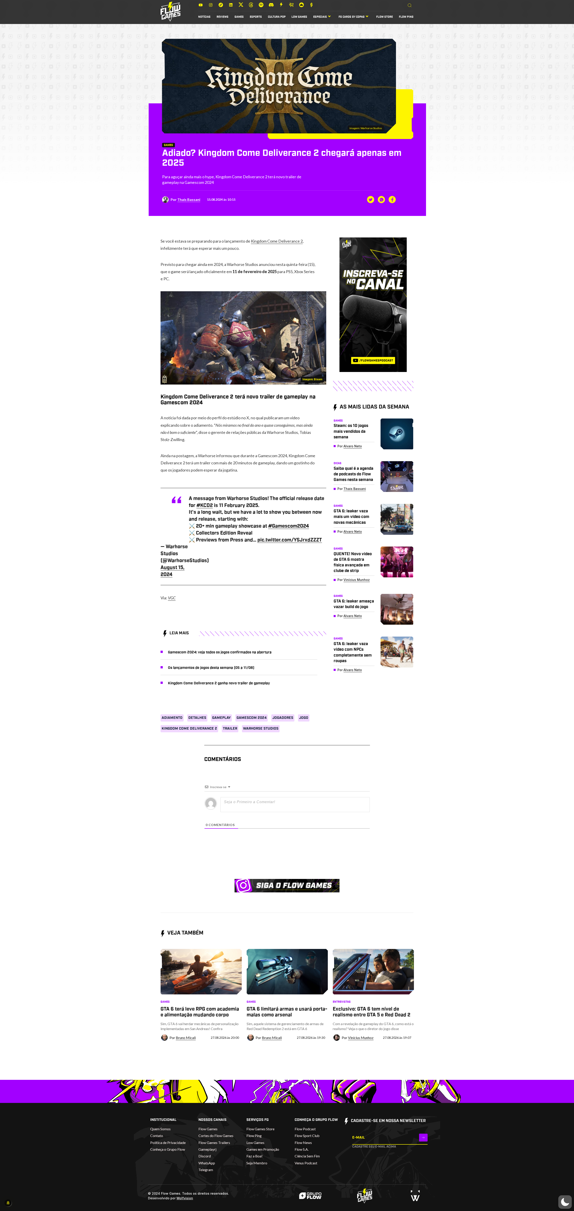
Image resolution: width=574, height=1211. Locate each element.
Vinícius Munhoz (357, 580)
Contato (156, 1135)
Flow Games (207, 1129)
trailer (230, 728)
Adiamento (172, 718)
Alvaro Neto (353, 446)
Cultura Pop (277, 16)
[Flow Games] (170, 12)
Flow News (303, 1142)
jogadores (282, 718)
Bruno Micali (186, 1037)
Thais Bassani (188, 199)
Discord (204, 1156)
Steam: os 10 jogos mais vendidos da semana (351, 431)
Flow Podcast (305, 1129)
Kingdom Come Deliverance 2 (277, 241)
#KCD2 (204, 505)
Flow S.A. (302, 1149)
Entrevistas (342, 1001)
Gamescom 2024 (252, 718)
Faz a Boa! (254, 1156)
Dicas (337, 463)
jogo (303, 718)
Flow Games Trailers (214, 1142)
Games (239, 16)
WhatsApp (206, 1163)
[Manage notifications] (8, 1203)
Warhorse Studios (260, 728)
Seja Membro (256, 1163)
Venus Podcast (306, 1163)
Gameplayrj (207, 1149)
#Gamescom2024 (288, 526)
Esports (256, 16)
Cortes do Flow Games (215, 1135)
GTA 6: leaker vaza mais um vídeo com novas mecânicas (351, 516)
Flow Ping (406, 16)
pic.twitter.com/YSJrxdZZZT (289, 539)
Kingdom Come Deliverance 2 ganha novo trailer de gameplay (219, 683)
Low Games (299, 16)
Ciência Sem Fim (307, 1156)
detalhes (197, 718)
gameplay (221, 718)
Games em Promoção (262, 1149)
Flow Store (384, 16)
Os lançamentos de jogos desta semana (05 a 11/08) (211, 668)
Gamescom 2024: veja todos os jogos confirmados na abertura (220, 652)
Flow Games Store (260, 1129)
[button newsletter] (423, 1137)
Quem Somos (160, 1129)
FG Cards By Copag (352, 16)
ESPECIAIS (320, 16)
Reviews (222, 16)
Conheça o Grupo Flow (167, 1149)
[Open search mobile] (410, 5)
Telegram (205, 1170)
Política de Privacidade (168, 1142)
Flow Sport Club (307, 1135)
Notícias (204, 16)
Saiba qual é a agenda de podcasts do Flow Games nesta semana (353, 474)
